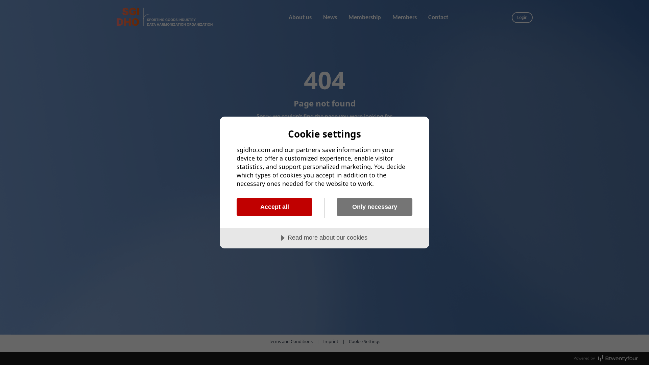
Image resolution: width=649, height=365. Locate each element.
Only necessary (374, 206)
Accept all (274, 206)
